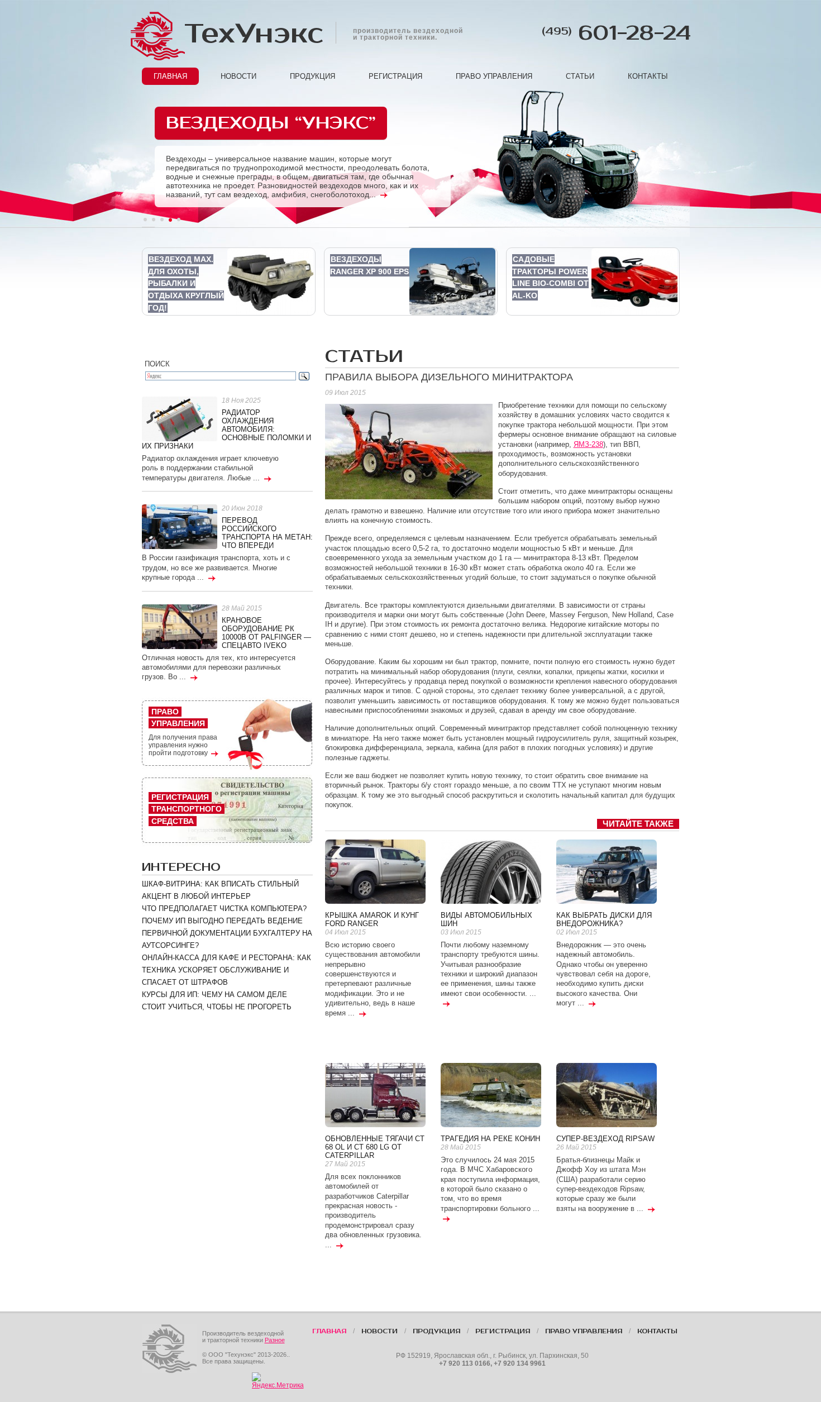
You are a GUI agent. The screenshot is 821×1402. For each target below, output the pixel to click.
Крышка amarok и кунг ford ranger (372, 919)
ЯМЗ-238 (588, 444)
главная (170, 76)
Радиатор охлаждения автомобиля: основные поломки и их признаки (226, 429)
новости (238, 76)
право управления (494, 76)
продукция (312, 76)
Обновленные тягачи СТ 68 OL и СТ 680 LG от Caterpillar (374, 1147)
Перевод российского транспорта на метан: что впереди (267, 533)
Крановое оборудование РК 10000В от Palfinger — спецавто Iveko (266, 633)
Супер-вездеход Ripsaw (605, 1138)
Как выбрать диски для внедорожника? (604, 919)
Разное (275, 1340)
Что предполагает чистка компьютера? (224, 908)
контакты (648, 76)
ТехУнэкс (253, 33)
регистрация (395, 76)
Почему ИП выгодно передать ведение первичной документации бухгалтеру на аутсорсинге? (227, 933)
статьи (580, 76)
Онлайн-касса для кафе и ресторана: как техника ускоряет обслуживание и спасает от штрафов (226, 969)
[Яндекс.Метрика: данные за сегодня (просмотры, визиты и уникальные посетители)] (278, 1380)
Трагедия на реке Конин (490, 1138)
